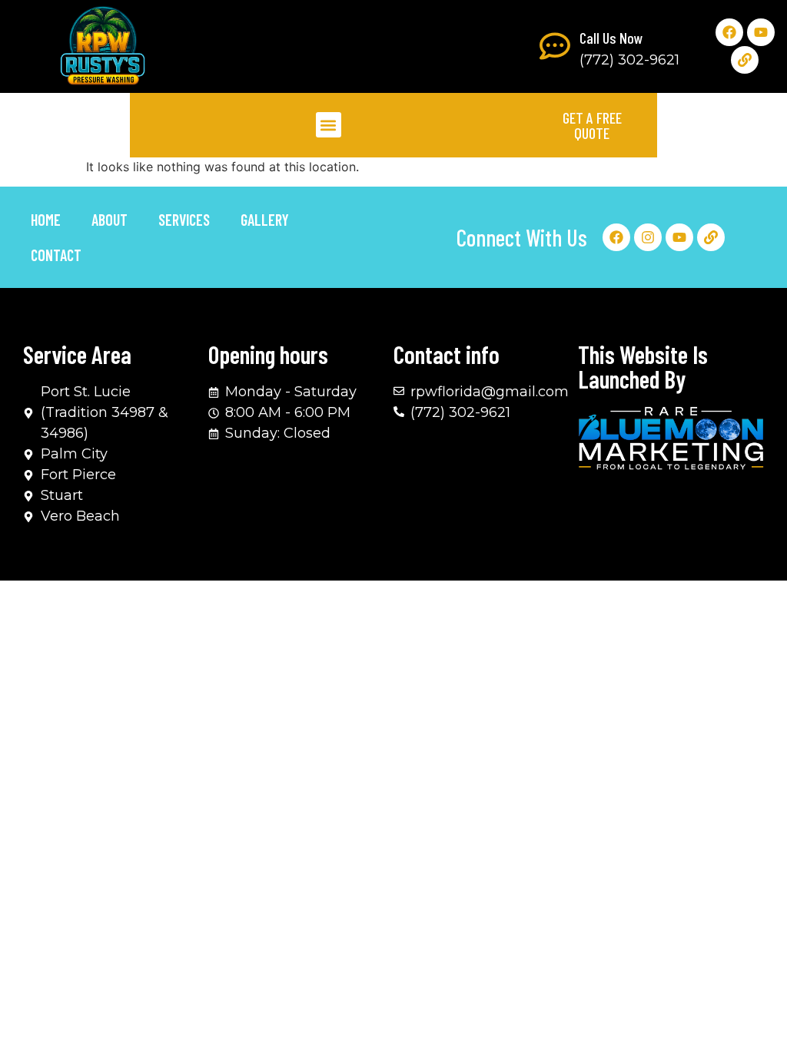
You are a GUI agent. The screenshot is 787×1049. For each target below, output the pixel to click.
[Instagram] (648, 237)
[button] (328, 124)
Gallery (265, 219)
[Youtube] (761, 32)
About (109, 219)
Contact (56, 255)
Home (46, 219)
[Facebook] (729, 32)
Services (184, 219)
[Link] (745, 60)
